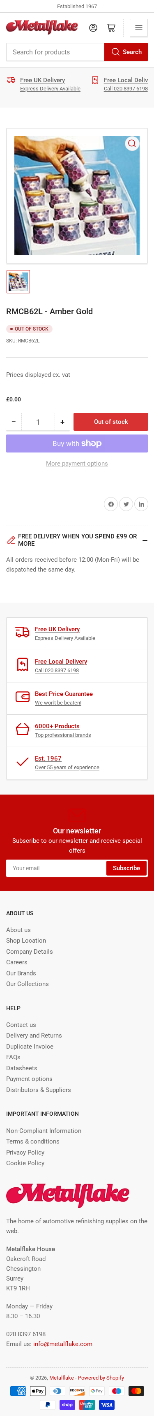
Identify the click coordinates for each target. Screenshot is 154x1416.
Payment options (29, 1079)
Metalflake (61, 1378)
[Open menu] (139, 28)
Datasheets (21, 1068)
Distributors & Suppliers (38, 1090)
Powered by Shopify (101, 1378)
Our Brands (21, 973)
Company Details (29, 951)
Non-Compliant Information (43, 1131)
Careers (17, 962)
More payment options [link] (77, 463)
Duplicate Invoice (29, 1046)
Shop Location (26, 940)
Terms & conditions (33, 1141)
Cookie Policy (25, 1163)
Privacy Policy (25, 1152)
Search (132, 52)
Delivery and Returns (34, 1035)
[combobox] (77, 52)
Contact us (21, 1025)
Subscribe (126, 868)
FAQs (13, 1057)
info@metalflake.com (62, 1344)
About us (18, 930)
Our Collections (27, 984)
